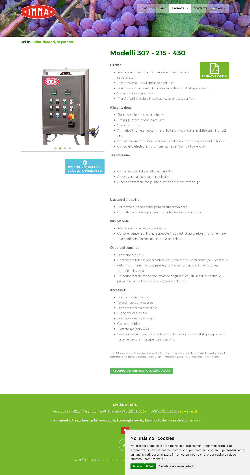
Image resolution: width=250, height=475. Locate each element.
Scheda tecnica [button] (214, 75)
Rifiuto (150, 466)
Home (143, 8)
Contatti (200, 8)
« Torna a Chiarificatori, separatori (141, 370)
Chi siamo (159, 8)
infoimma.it (188, 411)
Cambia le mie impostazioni (175, 466)
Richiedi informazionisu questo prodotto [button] (85, 168)
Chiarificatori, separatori (53, 42)
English (221, 8)
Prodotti (179, 8)
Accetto (137, 466)
